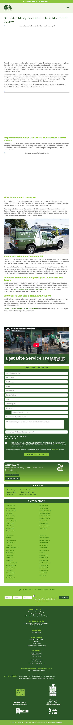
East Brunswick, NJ (11, 540)
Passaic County (44, 523)
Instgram (45, 623)
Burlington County (11, 508)
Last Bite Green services (22, 289)
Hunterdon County (45, 516)
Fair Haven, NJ (44, 545)
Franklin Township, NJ (12, 547)
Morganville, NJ (44, 560)
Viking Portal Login (36, 614)
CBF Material (36, 632)
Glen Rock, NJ (10, 550)
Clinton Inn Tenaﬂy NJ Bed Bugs (36, 616)
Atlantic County (10, 506)
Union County (43, 528)
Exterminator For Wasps (36, 612)
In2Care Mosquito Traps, (42, 289)
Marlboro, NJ (9, 558)
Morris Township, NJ (11, 563)
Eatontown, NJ (44, 543)
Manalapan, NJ (44, 555)
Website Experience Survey (36, 646)
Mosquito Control (49, 676)
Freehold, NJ (43, 547)
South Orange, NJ (11, 573)
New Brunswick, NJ (45, 563)
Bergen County (44, 506)
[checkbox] (36, 439)
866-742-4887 (46, 1)
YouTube (40, 625)
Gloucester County (45, 513)
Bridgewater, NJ (44, 538)
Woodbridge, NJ (10, 578)
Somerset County (45, 526)
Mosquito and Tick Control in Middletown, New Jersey (36, 678)
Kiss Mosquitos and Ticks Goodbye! (30, 676)
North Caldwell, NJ (11, 565)
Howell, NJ (42, 553)
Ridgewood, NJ (44, 568)
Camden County (44, 508)
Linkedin (37, 623)
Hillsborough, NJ (10, 553)
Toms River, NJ (10, 575)
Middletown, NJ (44, 558)
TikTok (32, 625)
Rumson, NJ (9, 570)
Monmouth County (11, 521)
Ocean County (10, 523)
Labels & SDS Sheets (36, 639)
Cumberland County (45, 511)
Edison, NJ (9, 545)
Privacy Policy (58, 444)
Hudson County (10, 516)
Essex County (9, 513)
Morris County (43, 521)
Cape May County (11, 511)
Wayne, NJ (43, 575)
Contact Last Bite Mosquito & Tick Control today (21, 309)
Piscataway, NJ (10, 568)
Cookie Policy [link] (50, 722)
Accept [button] (60, 722)
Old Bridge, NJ (44, 565)
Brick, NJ (8, 538)
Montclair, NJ (9, 560)
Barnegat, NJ (9, 535)
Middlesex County (45, 518)
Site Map (37, 641)
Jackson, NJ (9, 555)
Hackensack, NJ (44, 550)
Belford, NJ (43, 535)
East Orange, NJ (10, 543)
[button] (71, 721)
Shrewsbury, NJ (44, 570)
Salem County (10, 526)
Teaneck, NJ (43, 573)
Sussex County (10, 528)
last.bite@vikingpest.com (36, 671)
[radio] (7, 439)
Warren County (10, 531)
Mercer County (10, 518)
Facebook (28, 623)
